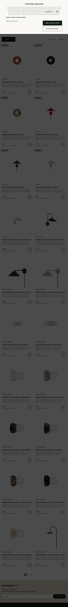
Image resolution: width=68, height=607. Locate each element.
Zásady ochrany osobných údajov (16, 17)
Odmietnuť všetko (52, 29)
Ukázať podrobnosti (11, 21)
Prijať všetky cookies (52, 23)
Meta (57, 11)
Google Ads (48, 11)
